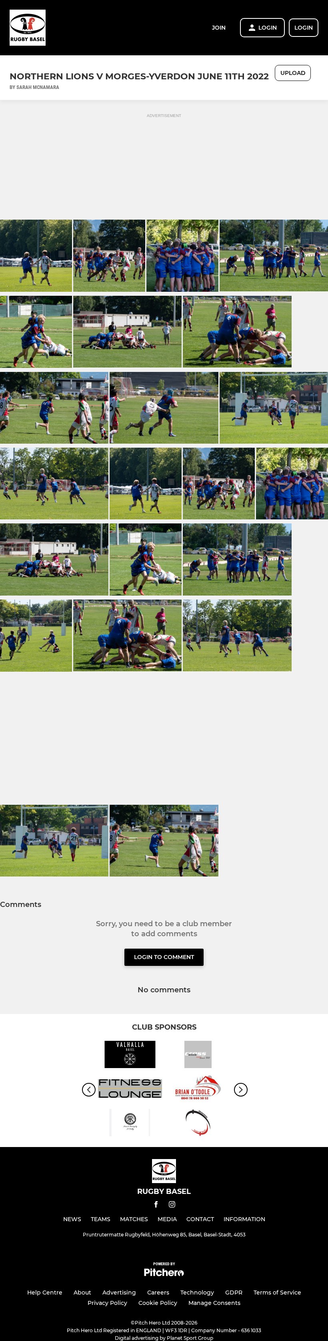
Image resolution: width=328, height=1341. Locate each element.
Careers (158, 1292)
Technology (197, 1292)
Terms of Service (277, 1292)
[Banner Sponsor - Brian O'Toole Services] (198, 1090)
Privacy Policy (107, 1303)
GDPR (233, 1292)
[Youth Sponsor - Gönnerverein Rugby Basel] (198, 1124)
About (82, 1292)
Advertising (119, 1292)
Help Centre (44, 1292)
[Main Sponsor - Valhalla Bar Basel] (130, 1056)
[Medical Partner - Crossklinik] (198, 1056)
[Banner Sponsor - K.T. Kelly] (130, 1124)
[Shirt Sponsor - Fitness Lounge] (130, 1090)
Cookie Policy (157, 1303)
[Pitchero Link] (164, 1274)
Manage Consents (214, 1303)
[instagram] (172, 1205)
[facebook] (156, 1205)
